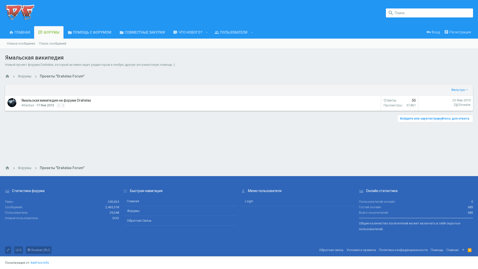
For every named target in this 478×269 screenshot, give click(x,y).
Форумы (133, 211)
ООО (115, 218)
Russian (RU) (40, 250)
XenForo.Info (39, 263)
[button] (207, 32)
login (249, 201)
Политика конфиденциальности (403, 250)
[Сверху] (463, 250)
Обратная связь (139, 220)
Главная (133, 201)
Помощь (437, 250)
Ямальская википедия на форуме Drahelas (56, 100)
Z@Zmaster (462, 105)
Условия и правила (361, 250)
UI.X (18, 250)
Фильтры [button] (458, 90)
